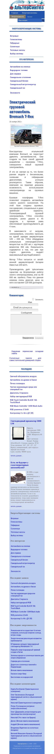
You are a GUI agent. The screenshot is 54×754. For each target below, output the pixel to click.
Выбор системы (16, 53)
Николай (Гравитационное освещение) (26, 703)
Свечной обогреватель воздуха (23, 376)
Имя (30, 302)
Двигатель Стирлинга (19, 393)
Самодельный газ (17, 88)
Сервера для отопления (20, 661)
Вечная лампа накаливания (22, 670)
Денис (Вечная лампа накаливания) (25, 721)
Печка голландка (17, 383)
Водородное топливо (19, 70)
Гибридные (14, 43)
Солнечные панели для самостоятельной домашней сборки (25, 359)
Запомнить (39, 300)
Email (22, 307)
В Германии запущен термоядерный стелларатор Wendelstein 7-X (25, 645)
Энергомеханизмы (29, 13)
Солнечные (15, 46)
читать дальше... (17, 456)
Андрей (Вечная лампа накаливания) (25, 724)
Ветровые (14, 36)
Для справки (15, 74)
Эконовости (15, 93)
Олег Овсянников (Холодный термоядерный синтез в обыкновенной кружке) (26, 697)
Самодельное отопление (20, 77)
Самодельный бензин (19, 81)
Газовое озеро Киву (18, 674)
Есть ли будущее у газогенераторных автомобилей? (20, 465)
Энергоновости (17, 17)
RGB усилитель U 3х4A (19, 409)
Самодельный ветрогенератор (23, 84)
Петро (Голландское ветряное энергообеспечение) (22, 707)
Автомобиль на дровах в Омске (23, 380)
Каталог (30, 16)
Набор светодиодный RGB (21, 396)
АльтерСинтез (22, 744)
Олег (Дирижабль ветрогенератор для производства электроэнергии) (26, 713)
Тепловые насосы (17, 50)
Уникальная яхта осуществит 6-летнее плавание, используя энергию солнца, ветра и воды (26, 632)
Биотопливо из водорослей (22, 677)
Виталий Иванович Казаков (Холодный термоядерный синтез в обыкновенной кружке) (26, 735)
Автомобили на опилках (20, 66)
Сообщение (26, 313)
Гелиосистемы (16, 39)
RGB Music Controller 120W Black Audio (26, 406)
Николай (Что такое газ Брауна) (23, 717)
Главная (14, 13)
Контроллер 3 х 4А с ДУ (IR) (21, 413)
